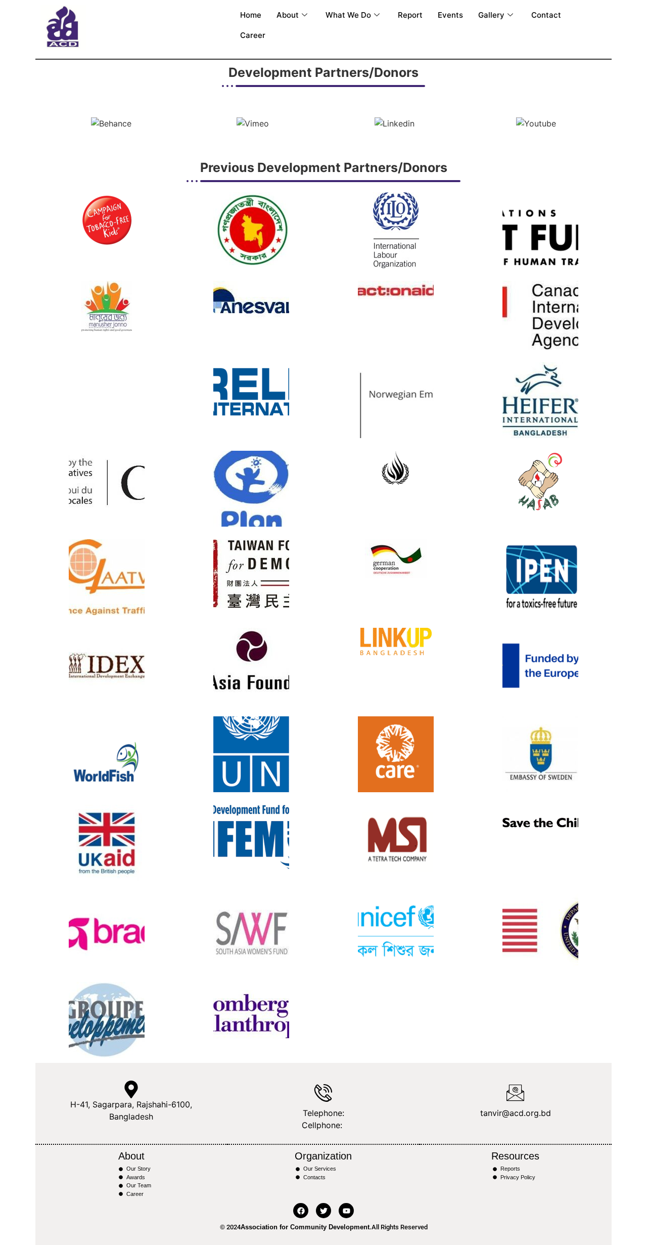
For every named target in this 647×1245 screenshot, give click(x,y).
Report (410, 15)
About (287, 15)
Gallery (491, 15)
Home (250, 15)
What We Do (348, 15)
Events (450, 15)
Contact (546, 15)
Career (252, 35)
